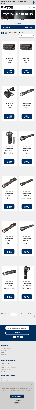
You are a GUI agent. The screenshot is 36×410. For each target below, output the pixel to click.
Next (15, 47)
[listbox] (26, 35)
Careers (3, 350)
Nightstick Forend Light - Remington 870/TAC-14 (9, 59)
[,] (9, 47)
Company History (6, 348)
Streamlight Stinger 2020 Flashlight (9, 285)
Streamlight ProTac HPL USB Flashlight (27, 104)
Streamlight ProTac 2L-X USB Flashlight (9, 195)
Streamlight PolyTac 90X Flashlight (9, 150)
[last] (34, 316)
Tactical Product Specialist (8, 367)
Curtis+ (3, 365)
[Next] (34, 314)
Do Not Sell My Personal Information (17, 402)
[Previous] (20, 314)
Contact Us (4, 379)
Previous (3, 47)
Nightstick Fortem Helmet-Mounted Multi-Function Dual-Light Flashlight (9, 104)
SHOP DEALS (4, 1)
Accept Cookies (16, 396)
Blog (2, 352)
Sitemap (3, 354)
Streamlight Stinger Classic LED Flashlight (27, 195)
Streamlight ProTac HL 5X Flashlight (27, 240)
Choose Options (9, 71)
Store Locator (5, 381)
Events (3, 371)
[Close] (32, 384)
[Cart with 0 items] (29, 7)
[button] (18, 27)
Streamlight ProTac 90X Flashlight (27, 285)
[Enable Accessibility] (34, 3)
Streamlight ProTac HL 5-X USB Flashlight (27, 150)
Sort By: (21, 33)
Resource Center (6, 363)
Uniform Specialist (6, 369)
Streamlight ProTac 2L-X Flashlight (9, 240)
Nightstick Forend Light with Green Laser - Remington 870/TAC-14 (27, 59)
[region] (17, 395)
